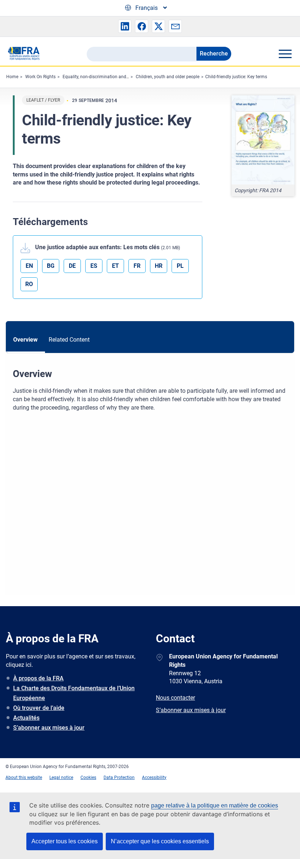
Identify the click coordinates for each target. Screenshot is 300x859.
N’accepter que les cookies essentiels (160, 841)
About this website (23, 777)
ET (115, 265)
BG (51, 265)
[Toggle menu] (285, 53)
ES (93, 265)
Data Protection (119, 777)
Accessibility (154, 777)
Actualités (26, 717)
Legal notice (61, 777)
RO (29, 284)
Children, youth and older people (167, 76)
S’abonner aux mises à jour (49, 727)
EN (29, 265)
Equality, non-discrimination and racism (102, 76)
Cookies (88, 777)
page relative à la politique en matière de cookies (214, 805)
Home (12, 76)
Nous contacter (175, 697)
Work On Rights (40, 76)
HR (158, 265)
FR (137, 265)
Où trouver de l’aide (38, 707)
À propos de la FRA (38, 678)
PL (180, 265)
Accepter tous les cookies (64, 841)
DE (72, 265)
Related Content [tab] (69, 339)
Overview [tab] (25, 339)
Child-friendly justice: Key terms (236, 76)
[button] (124, 26)
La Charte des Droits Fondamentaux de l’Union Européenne (74, 693)
